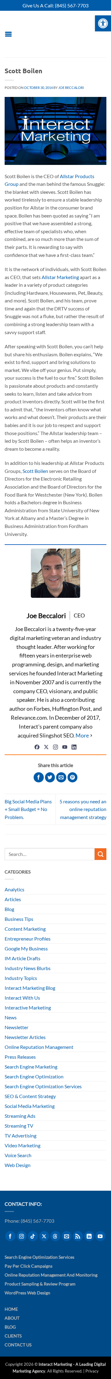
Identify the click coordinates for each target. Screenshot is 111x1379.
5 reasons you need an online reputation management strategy (83, 809)
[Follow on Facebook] (10, 1236)
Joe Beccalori (71, 88)
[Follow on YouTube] (100, 1236)
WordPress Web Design (27, 1292)
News (11, 1017)
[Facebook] (37, 747)
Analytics (14, 889)
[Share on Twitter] (50, 777)
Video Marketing (22, 1145)
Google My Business (26, 948)
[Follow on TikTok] (33, 1236)
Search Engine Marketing (31, 1066)
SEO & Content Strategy (30, 1096)
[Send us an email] (67, 1236)
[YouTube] (64, 747)
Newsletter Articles (25, 1037)
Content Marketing (25, 929)
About (12, 1318)
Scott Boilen (35, 471)
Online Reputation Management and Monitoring (51, 1274)
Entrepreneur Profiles (28, 938)
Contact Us (18, 1344)
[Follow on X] (44, 1236)
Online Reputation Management (39, 1047)
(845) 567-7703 (71, 5)
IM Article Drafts (22, 958)
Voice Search (18, 1155)
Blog (9, 909)
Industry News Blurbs (28, 968)
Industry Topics (21, 978)
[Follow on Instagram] (22, 1236)
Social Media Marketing (30, 1106)
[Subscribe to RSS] (78, 1236)
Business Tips (19, 919)
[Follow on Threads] (55, 1236)
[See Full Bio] (85, 735)
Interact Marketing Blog (30, 988)
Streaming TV (19, 1126)
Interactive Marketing (28, 1007)
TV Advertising (20, 1135)
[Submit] (100, 854)
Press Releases (20, 1057)
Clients (13, 1335)
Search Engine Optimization (34, 1076)
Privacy (92, 1371)
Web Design (18, 1165)
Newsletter (16, 1027)
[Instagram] (55, 747)
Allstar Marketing (60, 277)
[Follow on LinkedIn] (89, 1236)
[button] (8, 34)
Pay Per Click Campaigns (28, 1266)
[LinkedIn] (74, 747)
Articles (13, 899)
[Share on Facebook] (39, 777)
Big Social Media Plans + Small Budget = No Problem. (28, 809)
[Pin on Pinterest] (73, 777)
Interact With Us (22, 998)
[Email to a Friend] (61, 777)
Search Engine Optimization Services (43, 1086)
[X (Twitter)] (46, 747)
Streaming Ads (20, 1116)
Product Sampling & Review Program (40, 1283)
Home (11, 1309)
